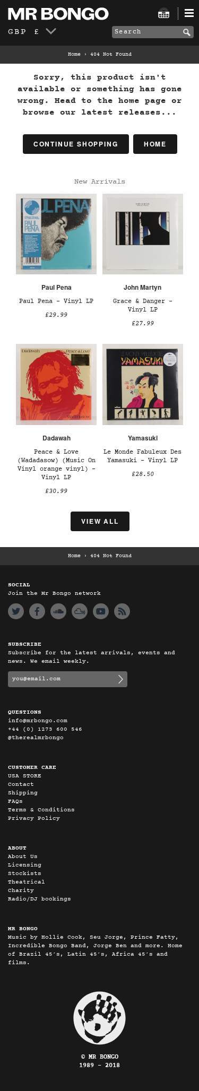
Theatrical (26, 882)
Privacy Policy (34, 818)
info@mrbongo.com (37, 721)
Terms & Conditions (41, 810)
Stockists (24, 874)
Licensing (24, 865)
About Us (23, 857)
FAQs (15, 802)
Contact (21, 785)
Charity (21, 891)
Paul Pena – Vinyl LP (56, 301)
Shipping (23, 793)
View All (99, 521)
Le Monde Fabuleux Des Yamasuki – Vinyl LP (142, 456)
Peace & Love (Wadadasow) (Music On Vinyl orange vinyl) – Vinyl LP (57, 465)
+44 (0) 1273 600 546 (45, 729)
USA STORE (24, 776)
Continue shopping (75, 144)
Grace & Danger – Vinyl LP (142, 305)
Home (74, 54)
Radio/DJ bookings (39, 899)
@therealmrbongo (36, 738)
